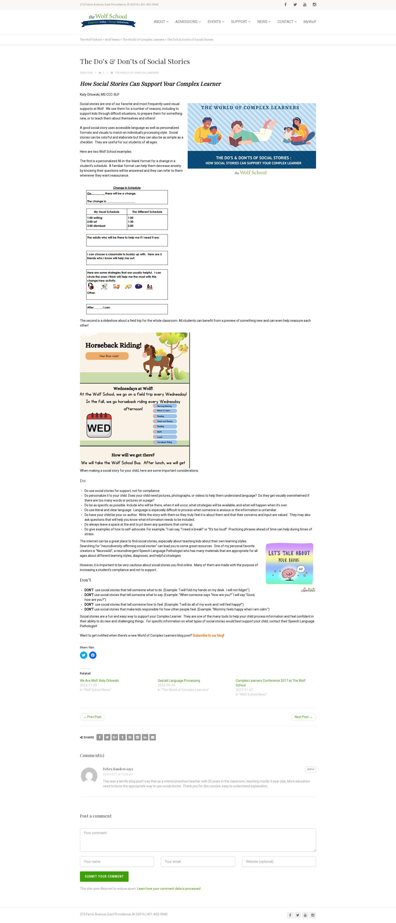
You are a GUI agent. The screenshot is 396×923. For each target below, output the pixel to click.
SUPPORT (239, 21)
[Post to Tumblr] (122, 737)
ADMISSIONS (186, 21)
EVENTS (214, 21)
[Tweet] (107, 737)
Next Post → (304, 717)
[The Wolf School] (108, 20)
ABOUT (159, 21)
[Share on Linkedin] (145, 737)
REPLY (310, 769)
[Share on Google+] (115, 737)
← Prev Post (92, 717)
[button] (252, 139)
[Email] (152, 737)
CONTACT (285, 21)
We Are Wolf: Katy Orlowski (99, 680)
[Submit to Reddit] (137, 737)
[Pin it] (130, 737)
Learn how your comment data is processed (169, 888)
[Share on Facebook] (99, 737)
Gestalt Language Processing (179, 680)
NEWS (262, 21)
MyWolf (309, 21)
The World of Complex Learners (137, 72)
